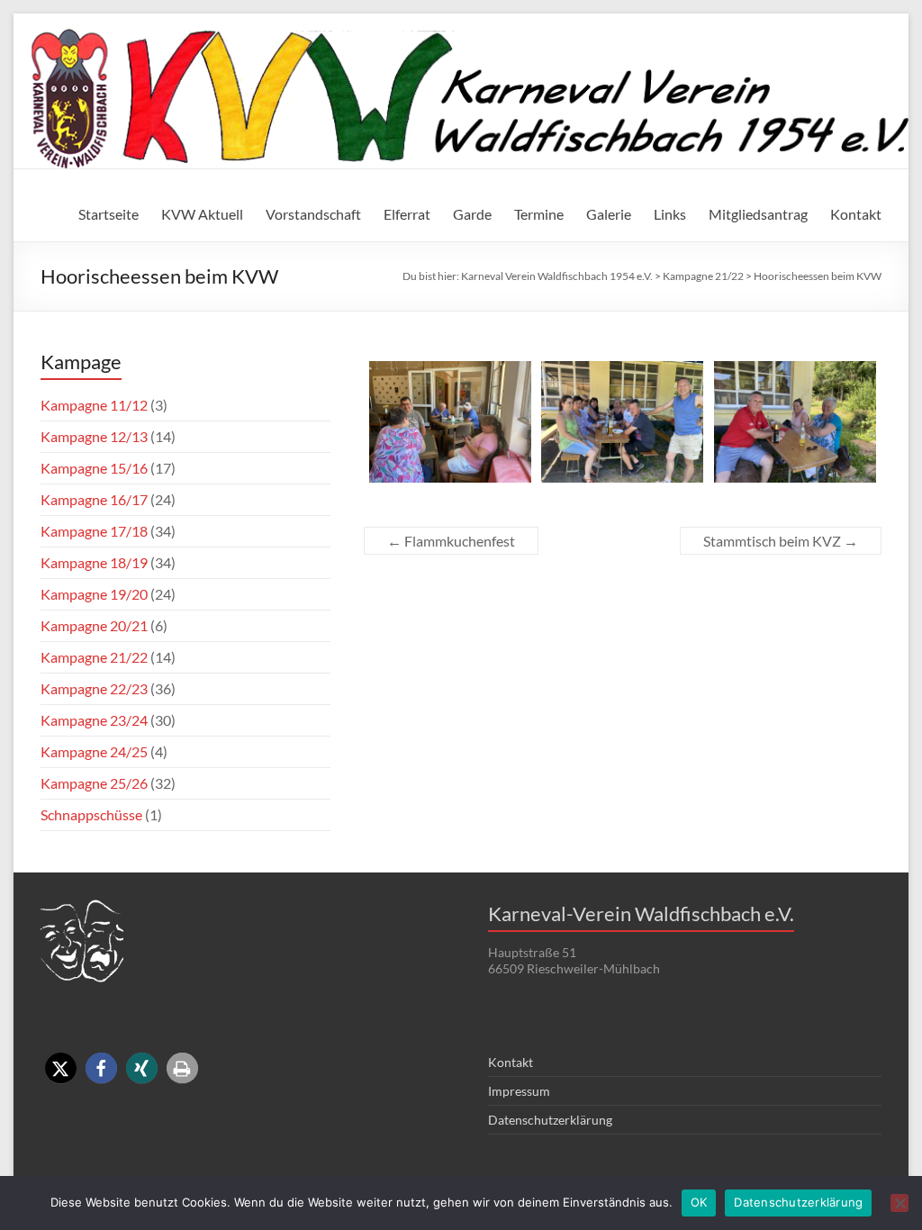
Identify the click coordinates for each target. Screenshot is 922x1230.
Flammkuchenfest (451, 540)
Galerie (608, 213)
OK (699, 1202)
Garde (472, 213)
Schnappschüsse (91, 814)
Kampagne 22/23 (94, 688)
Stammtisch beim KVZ (780, 540)
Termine (539, 213)
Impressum (519, 1091)
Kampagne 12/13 (94, 436)
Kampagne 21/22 (94, 656)
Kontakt (855, 213)
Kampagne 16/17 (94, 499)
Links (670, 213)
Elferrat (407, 213)
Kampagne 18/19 (94, 562)
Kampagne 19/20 (94, 593)
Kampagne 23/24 (94, 719)
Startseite (108, 213)
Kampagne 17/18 (94, 530)
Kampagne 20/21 (94, 625)
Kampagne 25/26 (94, 782)
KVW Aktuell (202, 213)
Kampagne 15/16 (94, 467)
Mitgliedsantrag (758, 213)
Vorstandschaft (313, 213)
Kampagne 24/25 (94, 751)
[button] (61, 1068)
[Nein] (899, 1203)
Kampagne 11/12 (94, 404)
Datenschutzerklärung (550, 1119)
